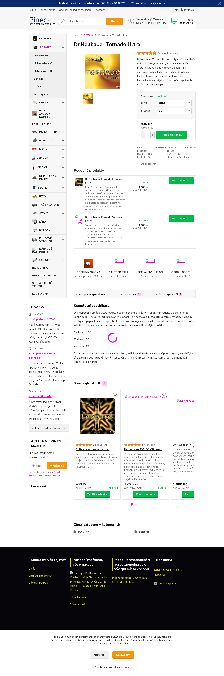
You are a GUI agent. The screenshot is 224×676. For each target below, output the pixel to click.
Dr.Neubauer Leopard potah (92, 449)
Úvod (76, 35)
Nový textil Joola (40, 396)
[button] (132, 504)
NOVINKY (45, 38)
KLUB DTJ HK (40, 294)
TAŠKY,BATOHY (49, 205)
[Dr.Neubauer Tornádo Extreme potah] (79, 182)
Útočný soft (41, 55)
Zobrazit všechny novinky (46, 428)
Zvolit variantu (181, 180)
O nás (33, 10)
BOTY (43, 196)
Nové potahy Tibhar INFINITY (42, 356)
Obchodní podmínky (40, 575)
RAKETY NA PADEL (44, 275)
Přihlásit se (56, 466)
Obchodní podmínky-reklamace (75, 10)
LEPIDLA (42, 158)
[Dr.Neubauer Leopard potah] (97, 416)
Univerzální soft (43, 63)
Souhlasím (123, 655)
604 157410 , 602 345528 (153, 23)
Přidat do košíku (171, 135)
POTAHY (45, 47)
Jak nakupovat (47, 10)
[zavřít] (219, 3)
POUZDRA (45, 140)
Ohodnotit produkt (168, 53)
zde (127, 667)
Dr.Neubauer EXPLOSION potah (143, 449)
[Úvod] (42, 21)
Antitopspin (41, 94)
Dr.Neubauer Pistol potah (188, 445)
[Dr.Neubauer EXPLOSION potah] (145, 416)
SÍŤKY (43, 222)
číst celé (45, 341)
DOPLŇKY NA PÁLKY (48, 177)
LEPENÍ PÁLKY (41, 124)
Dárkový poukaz (38, 582)
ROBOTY (44, 230)
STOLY (43, 213)
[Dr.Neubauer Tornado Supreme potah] (79, 220)
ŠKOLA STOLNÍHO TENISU (44, 284)
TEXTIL (42, 188)
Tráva (37, 86)
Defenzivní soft (43, 71)
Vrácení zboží (78, 604)
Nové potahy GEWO (42, 319)
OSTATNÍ (45, 260)
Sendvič (38, 78)
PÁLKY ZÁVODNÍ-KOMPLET (45, 114)
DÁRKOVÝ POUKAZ (45, 250)
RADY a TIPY (40, 268)
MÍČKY (43, 149)
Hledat (115, 21)
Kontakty (100, 10)
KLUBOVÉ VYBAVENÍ (46, 239)
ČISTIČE (42, 167)
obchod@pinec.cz (169, 583)
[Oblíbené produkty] (176, 10)
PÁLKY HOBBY (48, 132)
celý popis (157, 84)
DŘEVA (43, 102)
